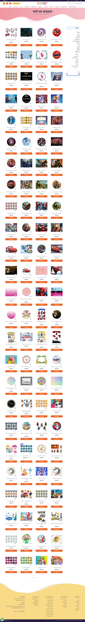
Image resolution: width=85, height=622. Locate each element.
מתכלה (78, 49)
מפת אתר (77, 605)
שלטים (77, 64)
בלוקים (77, 59)
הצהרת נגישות (76, 610)
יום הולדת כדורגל (50, 598)
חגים (79, 44)
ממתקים (78, 48)
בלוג (71, 0)
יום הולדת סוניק (50, 602)
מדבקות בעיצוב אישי (74, 66)
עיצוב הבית (78, 38)
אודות (81, 0)
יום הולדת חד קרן (50, 608)
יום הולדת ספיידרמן (49, 603)
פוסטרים (77, 62)
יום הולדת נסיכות (50, 606)
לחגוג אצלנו (36, 605)
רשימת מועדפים (35, 602)
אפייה (79, 46)
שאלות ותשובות (35, 603)
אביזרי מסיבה (77, 39)
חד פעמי (78, 36)
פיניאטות (65, 603)
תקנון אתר (77, 608)
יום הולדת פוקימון (50, 600)
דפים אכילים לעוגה (75, 57)
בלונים (78, 34)
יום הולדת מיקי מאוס (49, 610)
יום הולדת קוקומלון (50, 613)
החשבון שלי (36, 600)
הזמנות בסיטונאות (35, 598)
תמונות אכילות (75, 67)
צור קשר (68, 0)
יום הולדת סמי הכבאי (49, 605)
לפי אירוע (78, 43)
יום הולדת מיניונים (50, 616)
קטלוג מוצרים (76, 0)
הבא (32, 577)
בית (50, 14)
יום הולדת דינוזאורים (49, 614)
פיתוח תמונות (76, 56)
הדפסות (77, 54)
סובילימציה (76, 61)
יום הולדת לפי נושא (76, 41)
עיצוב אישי (41, 14)
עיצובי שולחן (77, 51)
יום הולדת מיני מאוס (49, 611)
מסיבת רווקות (64, 602)
